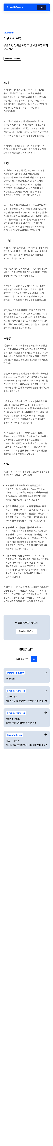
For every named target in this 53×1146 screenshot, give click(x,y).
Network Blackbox (12, 59)
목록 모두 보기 (22, 659)
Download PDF (25, 631)
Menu (41, 7)
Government (9, 33)
